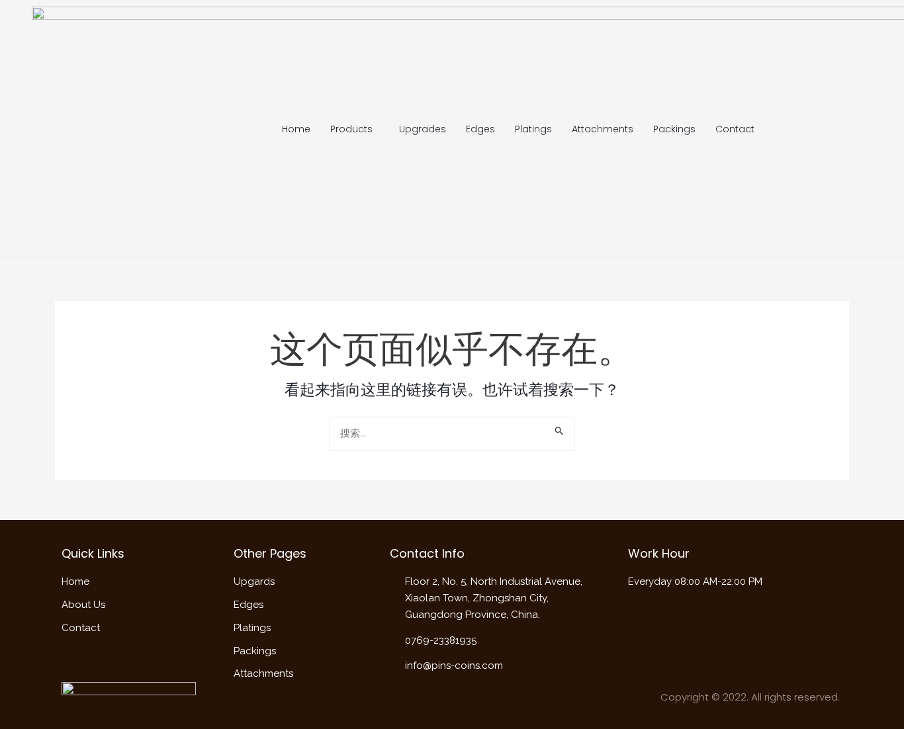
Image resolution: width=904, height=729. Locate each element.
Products (351, 129)
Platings (533, 129)
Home (296, 129)
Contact (734, 129)
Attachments (602, 129)
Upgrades (422, 129)
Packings (674, 129)
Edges (480, 129)
